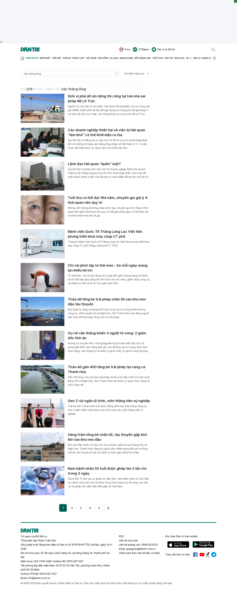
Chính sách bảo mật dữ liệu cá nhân (139, 552)
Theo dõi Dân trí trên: (177, 554)
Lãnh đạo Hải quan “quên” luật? (94, 164)
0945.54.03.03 (149, 544)
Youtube (202, 554)
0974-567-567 (48, 573)
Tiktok (208, 554)
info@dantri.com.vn (39, 577)
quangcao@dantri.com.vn (140, 548)
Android (203, 544)
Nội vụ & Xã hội (166, 49)
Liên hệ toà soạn (128, 540)
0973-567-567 (75, 561)
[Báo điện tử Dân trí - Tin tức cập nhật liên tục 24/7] (30, 49)
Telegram (213, 554)
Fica (127, 49)
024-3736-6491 (43, 561)
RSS (121, 536)
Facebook (195, 554)
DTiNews (144, 49)
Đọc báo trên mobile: (181, 536)
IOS (178, 544)
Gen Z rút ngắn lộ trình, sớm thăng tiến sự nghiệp (109, 401)
